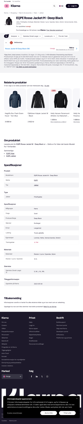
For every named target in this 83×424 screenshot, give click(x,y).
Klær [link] (35, 13)
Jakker (36, 185)
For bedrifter (16, 1)
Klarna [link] (6, 13)
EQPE (36, 180)
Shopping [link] (14, 13)
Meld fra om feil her (50, 306)
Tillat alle (67, 413)
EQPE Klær (10, 153)
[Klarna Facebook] (31, 376)
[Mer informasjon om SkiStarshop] (6, 43)
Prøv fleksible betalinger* (54, 30)
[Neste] (76, 106)
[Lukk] (77, 398)
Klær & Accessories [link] (25, 13)
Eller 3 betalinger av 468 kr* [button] (58, 122)
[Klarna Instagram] (47, 376)
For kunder (7, 1)
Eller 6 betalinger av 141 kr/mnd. (65, 49)
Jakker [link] (41, 13)
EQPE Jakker (11, 156)
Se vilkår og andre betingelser (26, 67)
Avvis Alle (49, 413)
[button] (61, 6)
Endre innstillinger (14, 413)
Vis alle (46, 86)
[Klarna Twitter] (42, 376)
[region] (41, 407)
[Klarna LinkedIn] (36, 376)
